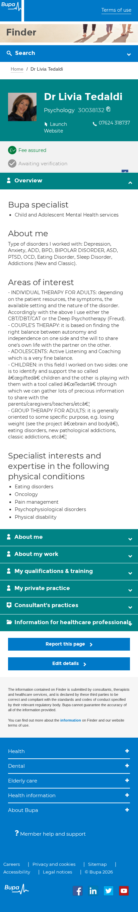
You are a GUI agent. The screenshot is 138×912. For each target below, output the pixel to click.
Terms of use (116, 10)
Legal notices (57, 872)
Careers (11, 864)
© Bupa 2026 (99, 872)
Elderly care (22, 780)
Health (16, 751)
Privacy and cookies (53, 864)
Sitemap (97, 864)
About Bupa (23, 810)
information (70, 720)
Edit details (66, 663)
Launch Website (55, 127)
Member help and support (52, 834)
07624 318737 (114, 123)
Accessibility (16, 872)
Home (17, 69)
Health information (32, 795)
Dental (16, 766)
